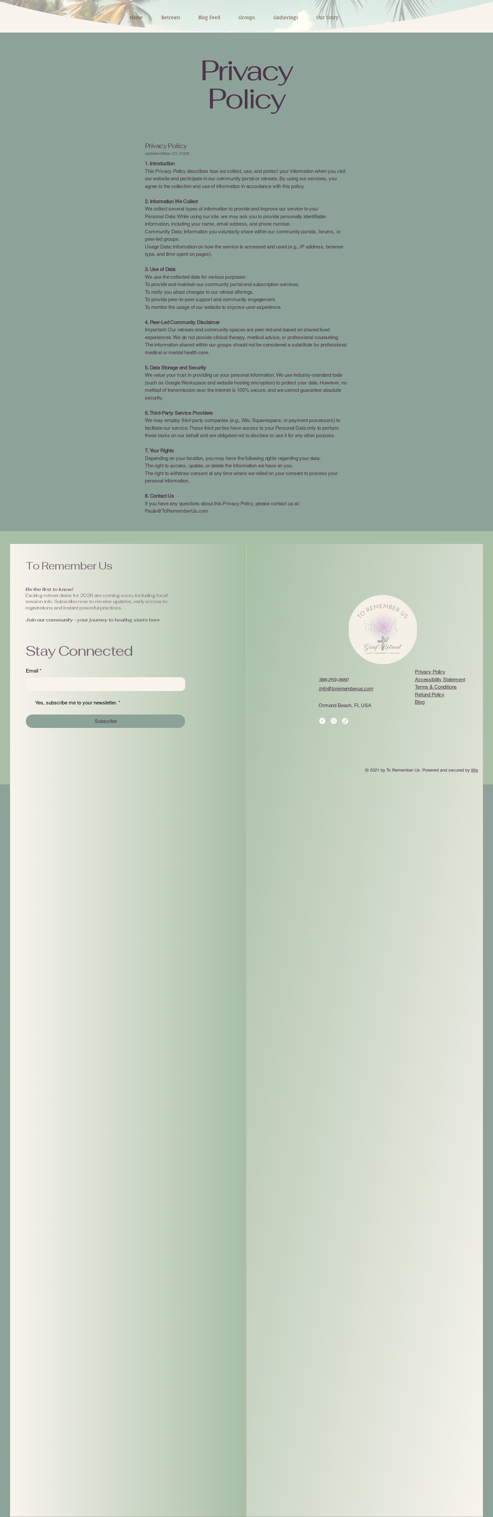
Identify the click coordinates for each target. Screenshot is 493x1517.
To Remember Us (68, 565)
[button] (327, 17)
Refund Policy (429, 694)
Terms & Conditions (436, 687)
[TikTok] (345, 721)
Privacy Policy (430, 672)
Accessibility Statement (440, 679)
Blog (419, 702)
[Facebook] (322, 721)
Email (34, 671)
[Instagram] (333, 721)
